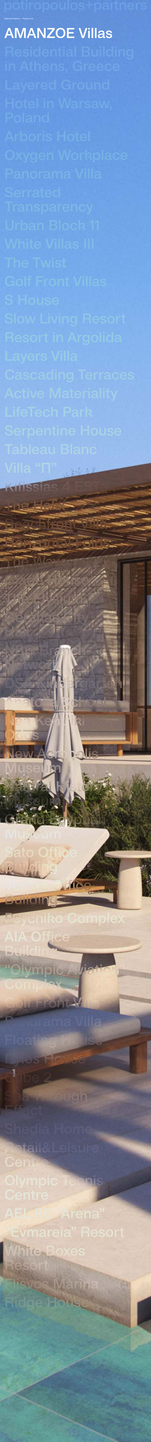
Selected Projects (12, 18)
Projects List (28, 18)
